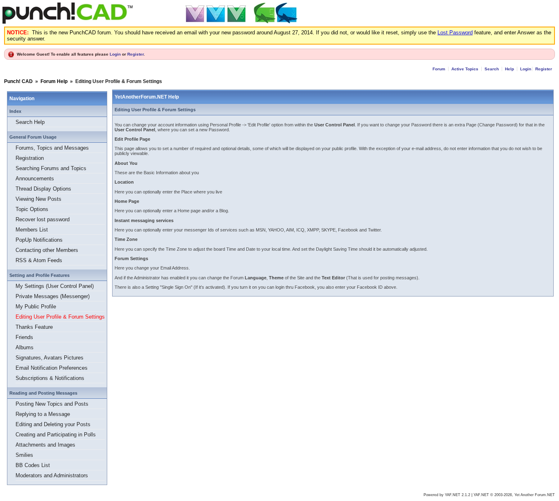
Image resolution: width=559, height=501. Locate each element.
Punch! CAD (18, 81)
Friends (24, 337)
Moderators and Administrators (52, 475)
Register (135, 54)
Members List (32, 230)
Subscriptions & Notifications (50, 378)
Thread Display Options (43, 189)
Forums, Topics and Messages (52, 148)
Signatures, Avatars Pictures (49, 358)
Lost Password (455, 32)
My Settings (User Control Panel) (55, 286)
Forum (439, 69)
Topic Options (32, 209)
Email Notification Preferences (52, 368)
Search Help (30, 122)
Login (115, 54)
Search (492, 69)
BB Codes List (33, 465)
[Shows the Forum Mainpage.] (151, 22)
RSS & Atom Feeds (39, 260)
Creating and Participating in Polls (56, 434)
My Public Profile (36, 306)
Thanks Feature (34, 327)
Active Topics (464, 69)
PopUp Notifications (39, 240)
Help (509, 69)
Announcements (35, 178)
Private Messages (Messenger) (53, 296)
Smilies (24, 455)
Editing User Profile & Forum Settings (60, 317)
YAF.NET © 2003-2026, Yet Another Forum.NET (514, 495)
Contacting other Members (47, 250)
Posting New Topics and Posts (52, 404)
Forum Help (54, 81)
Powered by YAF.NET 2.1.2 (447, 495)
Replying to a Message (43, 414)
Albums (25, 347)
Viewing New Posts (38, 199)
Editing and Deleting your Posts (53, 424)
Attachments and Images (45, 445)
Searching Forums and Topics (51, 168)
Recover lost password (43, 219)
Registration (30, 158)
